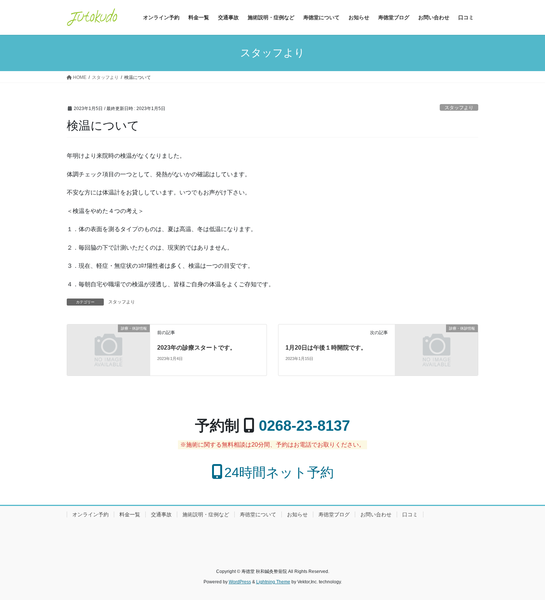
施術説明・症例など (205, 514)
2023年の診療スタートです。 (196, 347)
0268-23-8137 (304, 425)
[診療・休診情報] (108, 349)
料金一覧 (129, 514)
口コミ (410, 514)
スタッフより (459, 107)
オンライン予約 (90, 514)
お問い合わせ (376, 514)
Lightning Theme (273, 581)
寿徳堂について (258, 514)
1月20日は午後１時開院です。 (326, 347)
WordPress (240, 581)
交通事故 (161, 514)
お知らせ (297, 514)
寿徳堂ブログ (334, 514)
